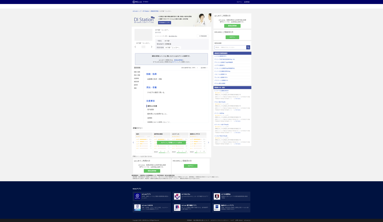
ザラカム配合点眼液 (219, 83)
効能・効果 (137, 72)
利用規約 (189, 220)
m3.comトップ (137, 11)
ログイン (239, 2)
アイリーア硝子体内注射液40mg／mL (224, 59)
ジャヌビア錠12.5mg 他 (220, 136)
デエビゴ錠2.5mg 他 (219, 102)
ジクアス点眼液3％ (219, 65)
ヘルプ (232, 220)
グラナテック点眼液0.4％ (221, 80)
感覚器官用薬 (154, 11)
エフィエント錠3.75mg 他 (221, 124)
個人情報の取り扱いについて (201, 220)
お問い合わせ (239, 220)
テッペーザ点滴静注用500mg (222, 71)
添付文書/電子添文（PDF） (188, 67)
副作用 (136, 85)
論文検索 (203, 67)
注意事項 (136, 78)
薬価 (135, 88)
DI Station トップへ (164, 22)
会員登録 (247, 2)
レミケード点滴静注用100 (221, 90)
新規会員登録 (178, 60)
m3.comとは (247, 220)
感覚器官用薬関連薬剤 (220, 53)
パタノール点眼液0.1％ (220, 74)
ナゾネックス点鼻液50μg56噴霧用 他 (224, 68)
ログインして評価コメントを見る (171, 142)
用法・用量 (137, 75)
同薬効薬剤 (204, 36)
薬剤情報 (137, 68)
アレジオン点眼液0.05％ (221, 77)
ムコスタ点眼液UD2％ (220, 56)
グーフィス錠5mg (219, 113)
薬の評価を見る (173, 36)
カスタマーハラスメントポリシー (220, 220)
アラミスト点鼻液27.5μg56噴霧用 (223, 62)
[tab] (137, 68)
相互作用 (136, 81)
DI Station (146, 11)
